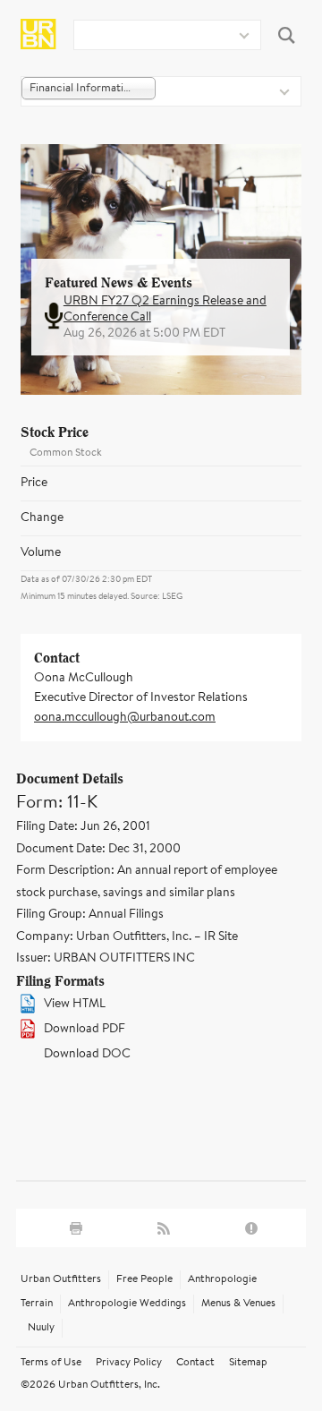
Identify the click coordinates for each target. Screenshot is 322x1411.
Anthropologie (222, 1279)
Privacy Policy (129, 1362)
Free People (144, 1279)
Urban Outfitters (61, 1279)
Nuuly (41, 1327)
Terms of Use (51, 1362)
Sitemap (248, 1362)
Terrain (37, 1303)
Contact (195, 1362)
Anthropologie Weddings (127, 1303)
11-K (82, 803)
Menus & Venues (238, 1303)
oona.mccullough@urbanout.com (125, 718)
